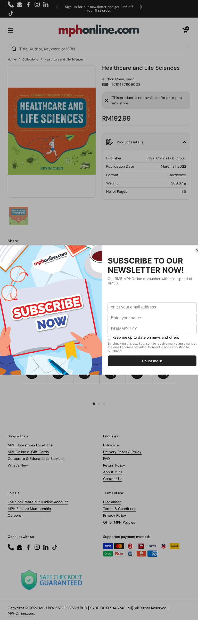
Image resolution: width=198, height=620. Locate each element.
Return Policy (114, 465)
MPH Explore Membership (29, 508)
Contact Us (112, 478)
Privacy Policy (114, 515)
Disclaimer (112, 502)
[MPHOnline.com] (98, 30)
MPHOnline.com (21, 613)
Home (12, 59)
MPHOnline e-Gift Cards (28, 452)
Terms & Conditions (119, 508)
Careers (14, 515)
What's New (18, 465)
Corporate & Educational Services (36, 458)
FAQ (106, 458)
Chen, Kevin (125, 79)
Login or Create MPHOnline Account (38, 502)
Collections (30, 59)
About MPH (112, 472)
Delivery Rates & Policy (122, 452)
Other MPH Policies (119, 522)
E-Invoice (111, 445)
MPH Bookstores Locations (30, 445)
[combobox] (99, 49)
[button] (185, 30)
